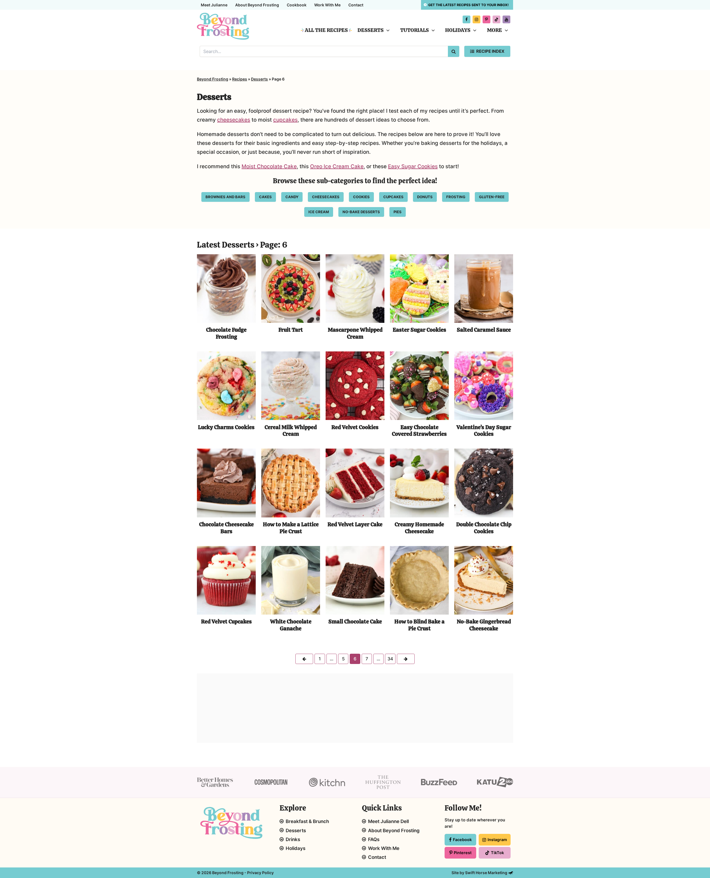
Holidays (457, 30)
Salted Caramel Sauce (484, 329)
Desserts (370, 30)
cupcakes (285, 120)
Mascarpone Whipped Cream (355, 333)
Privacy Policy (260, 872)
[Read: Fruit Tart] (290, 288)
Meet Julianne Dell (388, 821)
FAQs (373, 839)
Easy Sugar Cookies (413, 166)
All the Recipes (326, 30)
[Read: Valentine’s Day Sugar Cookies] (483, 385)
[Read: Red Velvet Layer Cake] (355, 482)
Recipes (239, 79)
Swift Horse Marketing (486, 872)
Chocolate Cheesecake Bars (226, 528)
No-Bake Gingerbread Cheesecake (484, 625)
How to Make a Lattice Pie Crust (291, 528)
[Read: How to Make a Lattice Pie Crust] (290, 482)
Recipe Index (490, 51)
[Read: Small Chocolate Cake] (355, 580)
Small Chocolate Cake (355, 621)
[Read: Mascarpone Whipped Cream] (355, 288)
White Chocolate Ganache (290, 625)
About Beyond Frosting (257, 4)
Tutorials (414, 30)
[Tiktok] (496, 19)
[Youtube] (506, 19)
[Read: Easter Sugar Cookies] (419, 288)
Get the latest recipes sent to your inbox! (468, 5)
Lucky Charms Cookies (226, 427)
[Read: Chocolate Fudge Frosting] (226, 288)
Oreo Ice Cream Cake (337, 166)
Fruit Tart (290, 329)
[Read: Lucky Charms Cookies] (226, 385)
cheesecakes (233, 120)
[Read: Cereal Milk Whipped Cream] (290, 385)
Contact (355, 4)
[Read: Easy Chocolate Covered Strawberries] (419, 385)
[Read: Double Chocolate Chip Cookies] (483, 482)
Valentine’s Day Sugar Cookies (484, 431)
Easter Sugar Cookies (419, 329)
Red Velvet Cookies (355, 427)
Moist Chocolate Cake (269, 166)
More (494, 30)
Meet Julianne (214, 4)
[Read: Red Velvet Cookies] (355, 385)
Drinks (293, 839)
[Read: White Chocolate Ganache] (290, 580)
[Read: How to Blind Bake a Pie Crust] (419, 580)
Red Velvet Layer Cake (355, 524)
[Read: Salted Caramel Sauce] (483, 288)
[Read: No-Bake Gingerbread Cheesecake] (483, 580)
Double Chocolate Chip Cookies (483, 528)
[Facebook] (466, 19)
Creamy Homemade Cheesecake (419, 528)
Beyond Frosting (212, 79)
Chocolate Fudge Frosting (226, 333)
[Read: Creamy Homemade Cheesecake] (419, 482)
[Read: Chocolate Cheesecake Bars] (226, 482)
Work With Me (327, 4)
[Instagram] (476, 19)
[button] (386, 30)
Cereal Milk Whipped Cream (291, 431)
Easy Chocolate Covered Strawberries (419, 431)
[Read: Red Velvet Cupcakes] (226, 580)
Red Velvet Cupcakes (226, 621)
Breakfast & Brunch (307, 821)
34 (390, 658)
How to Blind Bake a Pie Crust (419, 625)
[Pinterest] (486, 19)
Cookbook (296, 4)
